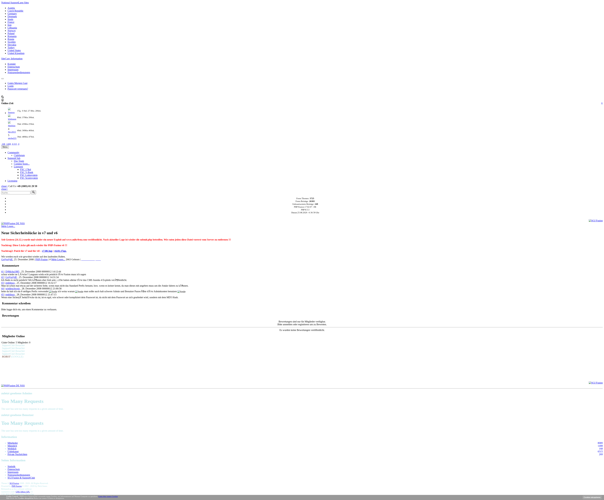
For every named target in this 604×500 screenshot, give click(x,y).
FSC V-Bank (26, 172)
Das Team (19, 161)
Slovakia (12, 44)
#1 (2, 271)
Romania (12, 36)
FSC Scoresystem (29, 178)
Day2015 (12, 132)
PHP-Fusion (41, 259)
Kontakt (12, 64)
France (11, 22)
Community (13, 152)
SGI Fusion (14, 483)
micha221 (12, 138)
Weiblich (12, 448)
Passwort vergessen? (18, 88)
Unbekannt (13, 451)
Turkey (11, 47)
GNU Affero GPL (23, 492)
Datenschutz (14, 66)
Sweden (12, 42)
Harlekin (11, 125)
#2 (2, 277)
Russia (11, 39)
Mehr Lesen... (8, 226)
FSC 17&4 (25, 169)
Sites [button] (15, 2)
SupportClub (14, 158)
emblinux (10, 283)
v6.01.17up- (60, 251)
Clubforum (19, 155)
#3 (2, 283)
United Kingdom (16, 53)
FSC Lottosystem (28, 175)
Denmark (12, 16)
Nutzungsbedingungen (19, 72)
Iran (9, 25)
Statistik (11, 466)
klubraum (12, 119)
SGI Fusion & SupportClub (21, 477)
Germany (12, 13)
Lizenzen (18, 166)
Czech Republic (15, 10)
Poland (11, 33)
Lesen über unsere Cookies (108, 496)
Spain (10, 19)
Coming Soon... (22, 163)
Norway (12, 30)
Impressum (13, 69)
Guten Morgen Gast (17, 83)
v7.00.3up (47, 251)
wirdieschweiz (13, 288)
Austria (11, 8)
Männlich (12, 445)
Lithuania (12, 27)
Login (11, 86)
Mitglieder (13, 443)
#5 (2, 294)
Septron (11, 112)
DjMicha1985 (12, 271)
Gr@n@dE (7, 259)
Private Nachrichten (17, 454)
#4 (2, 288)
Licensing (12, 180)
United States (14, 50)
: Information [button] (11, 58)
